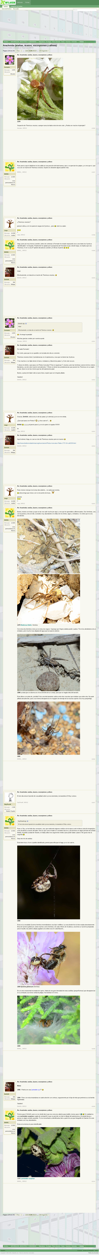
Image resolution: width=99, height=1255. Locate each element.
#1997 (93, 172)
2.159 (13, 807)
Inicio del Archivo (6, 9)
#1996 (93, 128)
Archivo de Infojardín (88, 1250)
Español (3, 1250)
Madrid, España (10, 811)
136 (35, 51)
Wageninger (25, 48)
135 (33, 51)
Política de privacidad (93, 1252)
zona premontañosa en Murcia (10, 182)
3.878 (13, 70)
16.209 (13, 233)
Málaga (13, 284)
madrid (13, 235)
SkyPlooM (7, 804)
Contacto (79, 1250)
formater (7, 67)
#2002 (93, 379)
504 (14, 282)
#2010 (93, 1181)
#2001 (93, 341)
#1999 (93, 250)
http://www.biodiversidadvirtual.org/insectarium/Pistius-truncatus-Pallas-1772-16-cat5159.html (46, 443)
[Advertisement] (49, 26)
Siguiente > (45, 51)
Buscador (16, 9)
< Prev (17, 51)
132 (26, 51)
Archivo (6, 6)
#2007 (93, 802)
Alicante (12, 74)
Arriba (96, 1250)
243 (40, 51)
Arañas (10, 48)
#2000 (93, 278)
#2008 (93, 1048)
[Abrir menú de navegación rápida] (94, 41)
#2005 (93, 503)
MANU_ (6, 174)
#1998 (93, 235)
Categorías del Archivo (16, 6)
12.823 (13, 177)
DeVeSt (6, 279)
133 (28, 51)
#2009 (93, 1106)
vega (6, 230)
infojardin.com (15, 1252)
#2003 (93, 431)
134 (31, 51)
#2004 (93, 446)
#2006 (93, 759)
